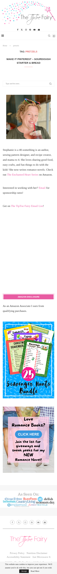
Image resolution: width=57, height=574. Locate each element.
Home (5, 46)
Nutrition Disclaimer (37, 553)
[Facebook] (17, 30)
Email (42, 187)
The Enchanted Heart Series (22, 174)
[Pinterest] (30, 30)
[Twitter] (22, 30)
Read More (35, 571)
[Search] (49, 36)
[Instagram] (26, 30)
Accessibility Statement (18, 557)
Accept (24, 571)
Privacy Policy (17, 553)
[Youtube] (34, 30)
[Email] (39, 30)
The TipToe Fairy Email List (27, 205)
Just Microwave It (41, 557)
